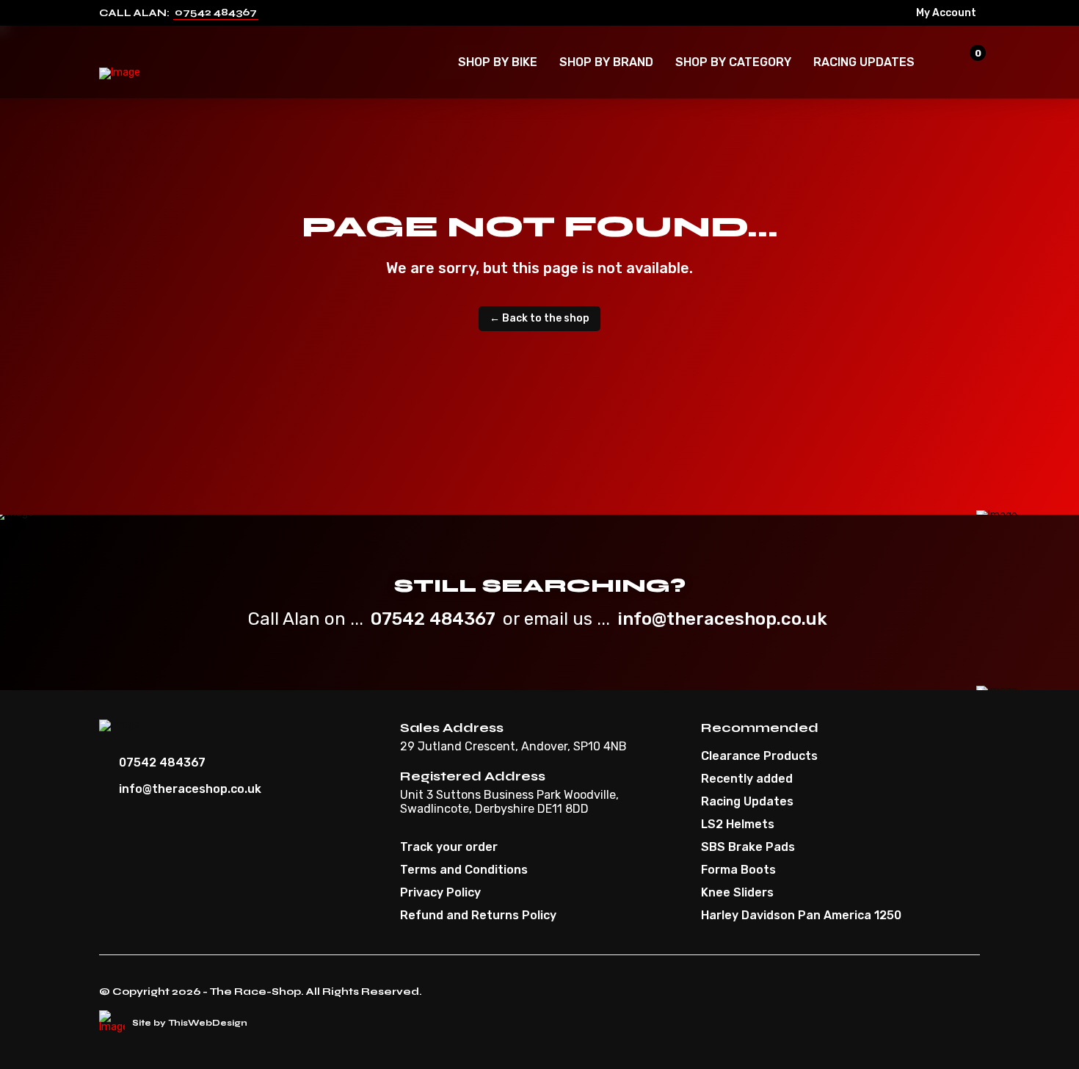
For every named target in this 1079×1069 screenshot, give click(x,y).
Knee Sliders (737, 893)
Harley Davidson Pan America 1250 (801, 915)
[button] (497, 62)
